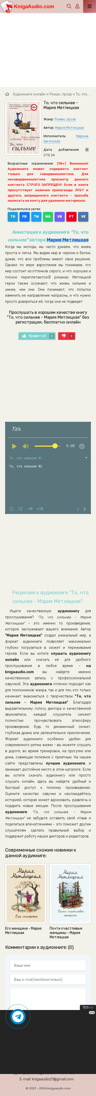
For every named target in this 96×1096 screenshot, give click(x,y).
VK (83, 216)
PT (71, 216)
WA (47, 216)
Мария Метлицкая (69, 128)
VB (59, 216)
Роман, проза (65, 119)
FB (24, 216)
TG (12, 216)
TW (36, 216)
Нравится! (40, 336)
